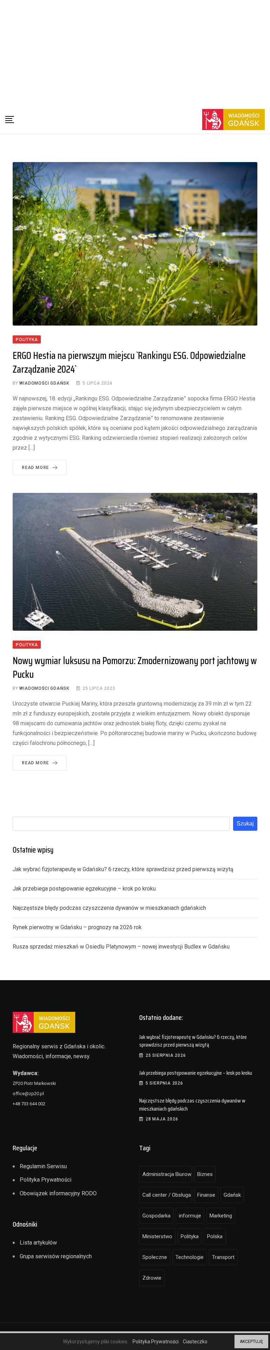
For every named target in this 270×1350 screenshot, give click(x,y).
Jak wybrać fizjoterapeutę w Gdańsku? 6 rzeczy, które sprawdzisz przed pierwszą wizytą (123, 869)
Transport (223, 1257)
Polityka (190, 1236)
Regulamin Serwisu (43, 1166)
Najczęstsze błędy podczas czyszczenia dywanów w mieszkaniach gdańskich (109, 908)
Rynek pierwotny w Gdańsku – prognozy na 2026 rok (77, 927)
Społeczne (154, 1257)
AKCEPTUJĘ (251, 1341)
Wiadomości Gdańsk (44, 383)
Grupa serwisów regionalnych (56, 1256)
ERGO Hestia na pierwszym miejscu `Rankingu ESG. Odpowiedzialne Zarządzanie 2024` (129, 362)
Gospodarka (156, 1216)
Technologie (189, 1257)
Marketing (221, 1216)
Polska (215, 1236)
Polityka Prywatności (45, 1179)
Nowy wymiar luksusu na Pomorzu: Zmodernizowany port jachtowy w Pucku (135, 667)
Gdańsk (232, 1195)
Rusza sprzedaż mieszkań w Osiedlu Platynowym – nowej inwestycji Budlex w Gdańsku (121, 946)
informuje (190, 1216)
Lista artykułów (38, 1242)
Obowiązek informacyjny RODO (58, 1193)
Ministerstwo (157, 1236)
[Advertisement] (135, 53)
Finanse (206, 1195)
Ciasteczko (195, 1341)
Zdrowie (151, 1278)
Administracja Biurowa (167, 1174)
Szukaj (245, 824)
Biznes (205, 1174)
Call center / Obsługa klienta (167, 1195)
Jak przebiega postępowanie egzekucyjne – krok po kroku (84, 888)
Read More (35, 467)
